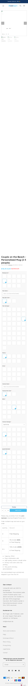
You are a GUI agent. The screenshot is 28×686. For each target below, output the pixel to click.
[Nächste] (25, 23)
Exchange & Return (8, 638)
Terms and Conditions (9, 631)
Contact (5, 652)
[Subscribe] (23, 665)
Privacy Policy (7, 645)
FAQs (4, 634)
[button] (3, 6)
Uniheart (11, 683)
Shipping (10, 264)
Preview (14, 507)
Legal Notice (6, 649)
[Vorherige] (2, 23)
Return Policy (7, 642)
